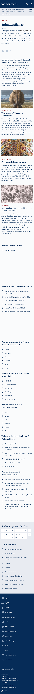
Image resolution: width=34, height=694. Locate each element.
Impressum (4, 674)
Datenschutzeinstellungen (9, 678)
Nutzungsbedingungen (7, 685)
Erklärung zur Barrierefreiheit (9, 680)
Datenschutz (5, 676)
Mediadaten (4, 683)
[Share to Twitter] (10, 51)
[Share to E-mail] (3, 51)
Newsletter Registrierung (8, 687)
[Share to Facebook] (7, 51)
